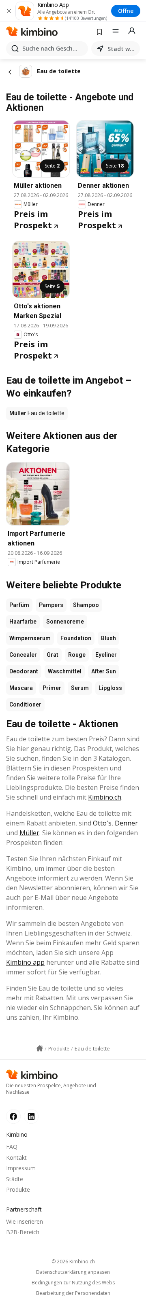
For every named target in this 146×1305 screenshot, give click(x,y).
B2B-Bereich (22, 1232)
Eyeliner (106, 654)
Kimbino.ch (104, 797)
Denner (126, 823)
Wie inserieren (24, 1221)
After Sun (103, 671)
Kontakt (16, 1157)
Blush (108, 638)
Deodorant (23, 671)
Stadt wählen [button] (122, 49)
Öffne (125, 11)
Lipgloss (110, 688)
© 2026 (73, 1261)
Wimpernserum (30, 638)
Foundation (75, 638)
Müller (29, 832)
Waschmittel (65, 671)
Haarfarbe (22, 621)
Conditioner (25, 704)
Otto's (102, 823)
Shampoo (86, 605)
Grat (52, 654)
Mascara (21, 688)
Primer (52, 688)
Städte (14, 1179)
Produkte (18, 1189)
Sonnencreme (65, 621)
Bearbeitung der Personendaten (73, 1293)
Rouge (77, 654)
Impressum (21, 1168)
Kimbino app (25, 962)
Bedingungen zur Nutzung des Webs (73, 1283)
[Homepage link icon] (39, 1048)
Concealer (23, 654)
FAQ (11, 1146)
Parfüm (19, 605)
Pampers (51, 605)
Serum (80, 688)
